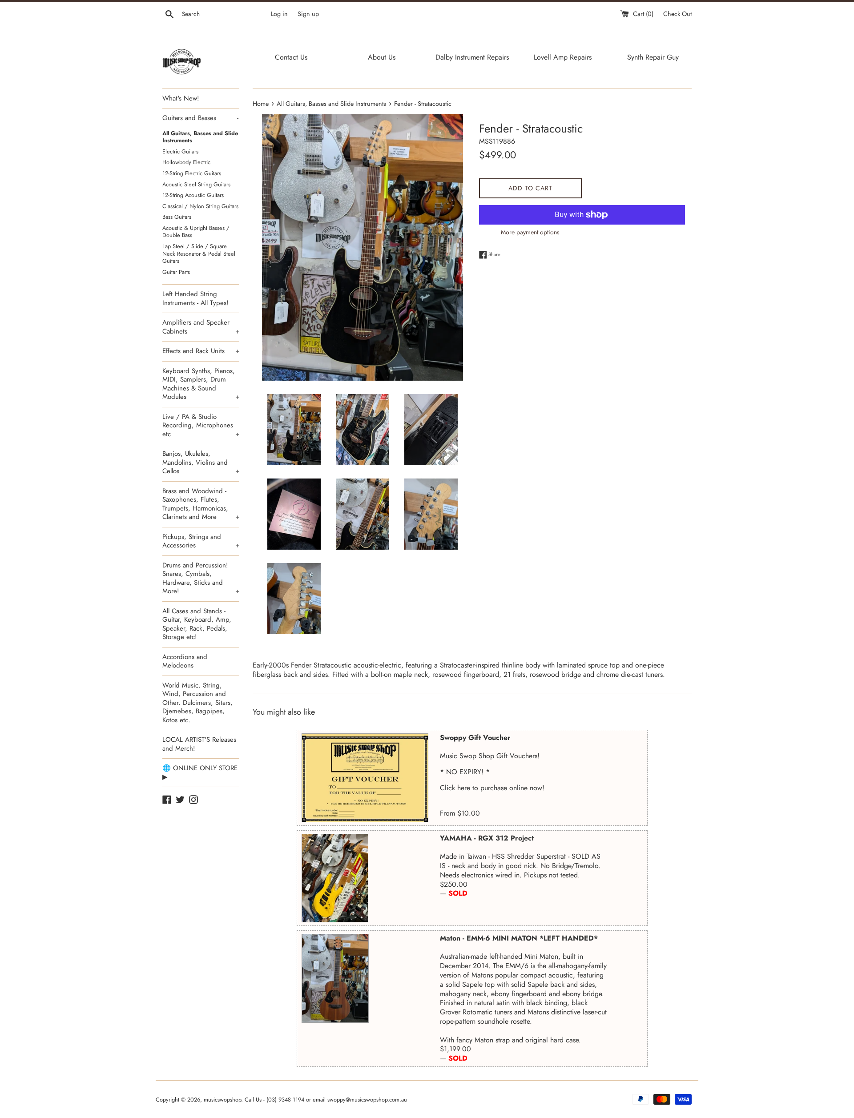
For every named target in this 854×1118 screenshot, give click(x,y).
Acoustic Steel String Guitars (196, 184)
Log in (279, 13)
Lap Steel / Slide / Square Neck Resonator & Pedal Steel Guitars (198, 253)
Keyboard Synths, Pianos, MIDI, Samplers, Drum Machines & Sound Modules (200, 384)
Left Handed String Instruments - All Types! (195, 298)
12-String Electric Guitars (191, 173)
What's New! (180, 98)
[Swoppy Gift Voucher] (365, 777)
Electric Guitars (180, 151)
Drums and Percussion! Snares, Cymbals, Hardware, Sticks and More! (200, 578)
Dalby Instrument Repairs (472, 57)
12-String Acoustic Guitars (193, 195)
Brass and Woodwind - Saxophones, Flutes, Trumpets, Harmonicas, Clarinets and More (200, 504)
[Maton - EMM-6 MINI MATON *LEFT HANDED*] (335, 978)
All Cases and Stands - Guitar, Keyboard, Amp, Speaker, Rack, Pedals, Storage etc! (196, 624)
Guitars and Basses (200, 118)
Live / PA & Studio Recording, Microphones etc (200, 425)
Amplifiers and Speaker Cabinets (200, 327)
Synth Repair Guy (653, 57)
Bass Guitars (176, 217)
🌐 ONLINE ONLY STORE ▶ (200, 772)
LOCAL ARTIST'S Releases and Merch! (199, 744)
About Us (381, 57)
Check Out (677, 13)
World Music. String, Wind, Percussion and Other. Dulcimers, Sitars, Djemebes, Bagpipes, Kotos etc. (197, 702)
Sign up (308, 13)
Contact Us (291, 57)
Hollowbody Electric (186, 162)
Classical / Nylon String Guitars (200, 206)
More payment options (530, 232)
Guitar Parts (176, 272)
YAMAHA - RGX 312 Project (487, 838)
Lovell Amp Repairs (563, 57)
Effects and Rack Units (200, 351)
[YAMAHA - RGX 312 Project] (335, 878)
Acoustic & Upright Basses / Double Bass (196, 232)
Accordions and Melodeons (184, 661)
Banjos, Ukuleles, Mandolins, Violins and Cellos (200, 462)
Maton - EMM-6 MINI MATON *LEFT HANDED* (519, 938)
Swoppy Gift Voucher (475, 737)
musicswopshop (222, 1099)
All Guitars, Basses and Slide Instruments (200, 137)
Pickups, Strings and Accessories (200, 541)
